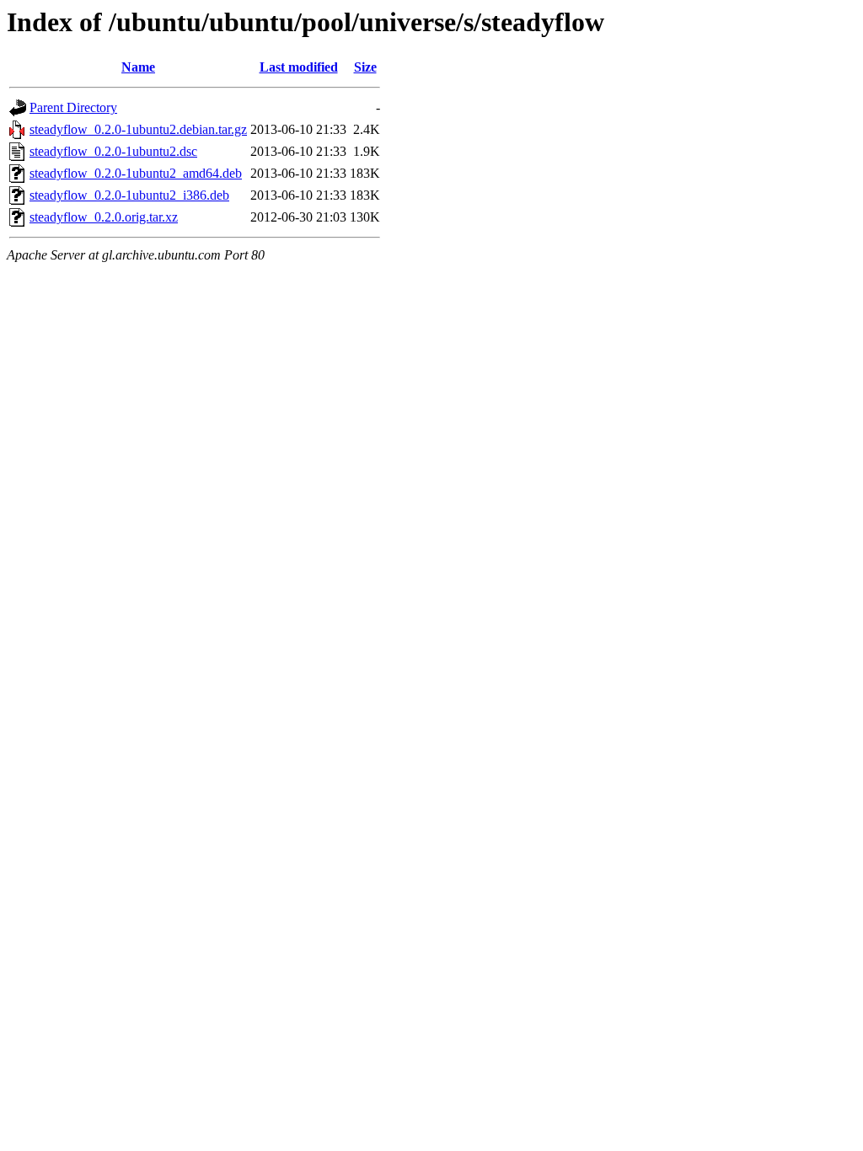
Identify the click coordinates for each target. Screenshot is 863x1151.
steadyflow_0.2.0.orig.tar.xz (103, 217)
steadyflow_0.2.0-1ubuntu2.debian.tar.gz (138, 129)
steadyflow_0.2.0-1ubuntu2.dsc (113, 151)
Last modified (299, 67)
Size (365, 67)
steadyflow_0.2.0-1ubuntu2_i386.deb (129, 195)
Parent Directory (73, 107)
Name (138, 67)
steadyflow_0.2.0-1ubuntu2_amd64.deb (135, 173)
